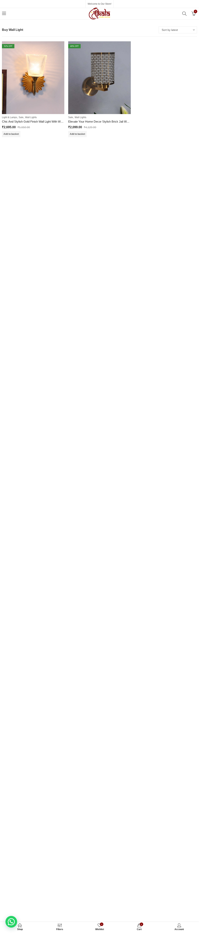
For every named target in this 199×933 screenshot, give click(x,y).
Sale (21, 117)
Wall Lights (31, 117)
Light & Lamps (9, 117)
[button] (11, 922)
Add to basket (11, 134)
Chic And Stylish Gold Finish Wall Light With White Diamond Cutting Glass (48, 121)
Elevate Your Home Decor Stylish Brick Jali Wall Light (102, 121)
